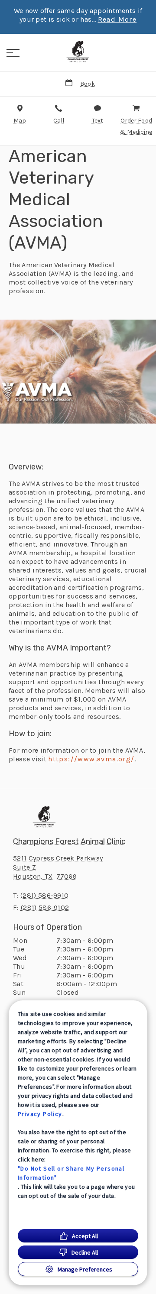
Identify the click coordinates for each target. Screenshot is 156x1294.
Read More (117, 19)
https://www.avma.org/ (91, 759)
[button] (13, 53)
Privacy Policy (40, 1114)
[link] (78, 51)
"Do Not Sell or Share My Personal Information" (71, 1173)
